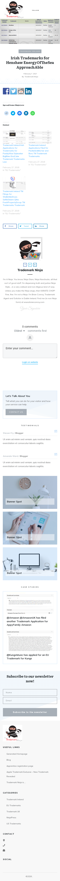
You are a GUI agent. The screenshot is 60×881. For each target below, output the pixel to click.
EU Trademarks (14, 805)
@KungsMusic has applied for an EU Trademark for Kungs (30, 646)
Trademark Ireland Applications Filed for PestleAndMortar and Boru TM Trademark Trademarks (38, 151)
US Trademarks (14, 823)
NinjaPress (11, 817)
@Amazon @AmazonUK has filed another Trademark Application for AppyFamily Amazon (30, 611)
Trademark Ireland (30, 51)
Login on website (30, 362)
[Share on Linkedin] (28, 91)
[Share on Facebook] (6, 91)
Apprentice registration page (20, 766)
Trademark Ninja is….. (16, 782)
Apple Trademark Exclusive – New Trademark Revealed (27, 774)
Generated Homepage (17, 754)
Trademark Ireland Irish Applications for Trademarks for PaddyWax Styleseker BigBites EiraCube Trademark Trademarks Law (14, 153)
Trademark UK (13, 811)
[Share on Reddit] (21, 91)
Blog (9, 760)
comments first (37, 330)
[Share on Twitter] (13, 91)
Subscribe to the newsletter (30, 712)
